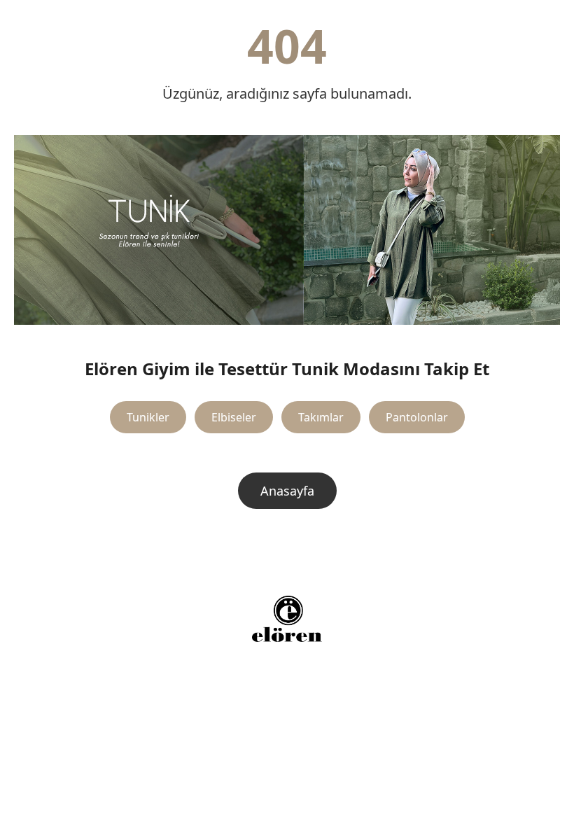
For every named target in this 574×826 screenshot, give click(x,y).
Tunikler (148, 417)
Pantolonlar (417, 417)
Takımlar (321, 417)
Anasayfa (287, 490)
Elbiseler (233, 417)
